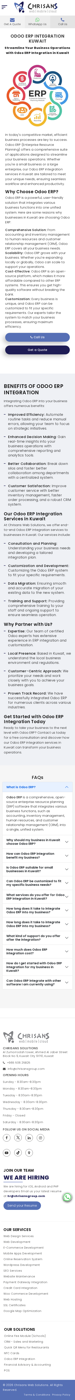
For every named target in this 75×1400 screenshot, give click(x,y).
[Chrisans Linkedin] (30, 1138)
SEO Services (12, 1270)
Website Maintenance (19, 1276)
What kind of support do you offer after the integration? (33, 938)
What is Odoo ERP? (21, 787)
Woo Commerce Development (25, 1293)
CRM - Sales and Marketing (23, 1341)
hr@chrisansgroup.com (26, 1196)
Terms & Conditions (37, 1395)
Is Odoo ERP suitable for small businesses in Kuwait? (29, 869)
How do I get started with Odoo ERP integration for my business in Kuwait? (34, 967)
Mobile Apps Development (22, 1253)
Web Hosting (12, 1299)
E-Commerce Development (23, 1247)
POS (7, 1370)
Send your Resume (22, 1205)
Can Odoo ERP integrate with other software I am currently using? (33, 982)
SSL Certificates (14, 1305)
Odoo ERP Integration (19, 1359)
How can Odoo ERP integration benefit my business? (30, 855)
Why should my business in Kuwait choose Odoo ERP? (33, 842)
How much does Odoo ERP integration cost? (26, 951)
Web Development (17, 1242)
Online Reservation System (22, 1259)
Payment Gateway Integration (25, 1282)
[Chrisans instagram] (41, 1138)
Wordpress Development (21, 1265)
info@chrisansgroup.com (26, 1069)
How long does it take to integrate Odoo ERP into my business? (33, 910)
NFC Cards (11, 1353)
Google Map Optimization (22, 1311)
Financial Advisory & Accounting (27, 1364)
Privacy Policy (61, 1395)
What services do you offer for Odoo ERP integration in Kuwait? (35, 897)
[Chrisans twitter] (19, 1137)
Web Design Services (18, 1236)
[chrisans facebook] (7, 1138)
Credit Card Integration (20, 1288)
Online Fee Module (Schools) (25, 1336)
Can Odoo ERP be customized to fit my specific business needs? (33, 883)
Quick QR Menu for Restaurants (26, 1347)
